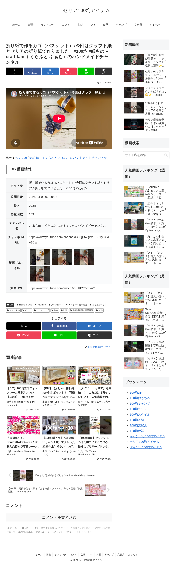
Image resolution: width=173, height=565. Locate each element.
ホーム (39, 554)
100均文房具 (138, 425)
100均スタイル (140, 414)
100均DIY (136, 392)
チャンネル (14, 310)
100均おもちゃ (140, 398)
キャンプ (109, 554)
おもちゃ (133, 554)
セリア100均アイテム (144, 441)
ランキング (60, 554)
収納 (82, 554)
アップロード (57, 305)
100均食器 (137, 431)
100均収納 (137, 420)
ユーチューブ (42, 310)
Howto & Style (25, 305)
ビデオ (28, 310)
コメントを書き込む (59, 517)
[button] (103, 71)
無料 (100, 310)
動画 (65, 310)
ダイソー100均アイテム (146, 447)
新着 (48, 554)
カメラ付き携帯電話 (78, 305)
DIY (11, 305)
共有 (56, 310)
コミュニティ (98, 305)
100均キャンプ (140, 403)
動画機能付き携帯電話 (83, 310)
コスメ (73, 554)
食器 (98, 554)
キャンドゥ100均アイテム (147, 436)
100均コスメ (138, 409)
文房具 (121, 554)
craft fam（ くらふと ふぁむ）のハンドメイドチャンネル (68, 157)
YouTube (21, 157)
